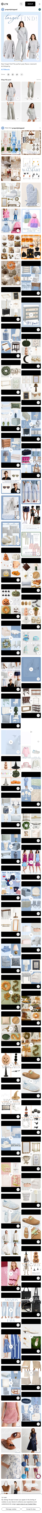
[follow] (39, 9)
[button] (39, 4)
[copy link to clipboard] (21, 74)
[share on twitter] (17, 74)
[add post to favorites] (37, 58)
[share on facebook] (8, 74)
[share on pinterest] (12, 74)
